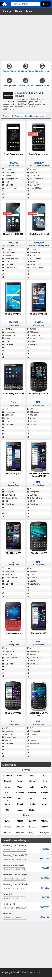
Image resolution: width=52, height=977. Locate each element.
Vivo (45, 781)
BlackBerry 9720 (38, 553)
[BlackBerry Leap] (39, 297)
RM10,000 (44, 833)
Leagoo (19, 810)
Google (44, 793)
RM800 (20, 821)
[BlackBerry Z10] (39, 616)
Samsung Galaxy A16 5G (15, 845)
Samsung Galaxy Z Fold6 (15, 884)
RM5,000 (32, 833)
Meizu (44, 804)
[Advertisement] (26, 38)
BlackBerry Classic (38, 393)
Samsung (7, 775)
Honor (20, 781)
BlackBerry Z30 (13, 553)
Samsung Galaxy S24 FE (15, 855)
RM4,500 (20, 833)
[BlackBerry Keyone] (39, 137)
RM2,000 (7, 827)
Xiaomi (32, 781)
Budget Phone (9, 71)
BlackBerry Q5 (13, 633)
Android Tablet (42, 86)
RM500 (7, 821)
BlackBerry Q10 (13, 713)
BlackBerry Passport (13, 393)
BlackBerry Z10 (39, 633)
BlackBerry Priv (13, 314)
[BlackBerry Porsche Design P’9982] (39, 456)
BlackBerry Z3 (13, 473)
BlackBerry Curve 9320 (39, 714)
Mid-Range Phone (26, 71)
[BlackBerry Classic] (39, 376)
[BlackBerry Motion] (13, 137)
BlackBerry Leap (38, 314)
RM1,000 (32, 821)
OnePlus (44, 787)
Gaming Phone (9, 86)
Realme (32, 787)
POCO (7, 793)
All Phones (17, 116)
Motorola (20, 793)
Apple (19, 775)
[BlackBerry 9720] (39, 536)
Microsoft (32, 793)
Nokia (44, 775)
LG (44, 798)
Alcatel (20, 804)
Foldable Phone (26, 86)
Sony (32, 775)
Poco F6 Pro (9, 904)
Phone (18, 11)
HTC (32, 798)
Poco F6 (7, 913)
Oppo (19, 787)
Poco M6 (7, 894)
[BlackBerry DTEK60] (13, 217)
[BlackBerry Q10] (13, 696)
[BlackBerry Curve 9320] (39, 696)
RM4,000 (7, 833)
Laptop (7, 11)
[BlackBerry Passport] (13, 376)
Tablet (29, 11)
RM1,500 (44, 821)
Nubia (32, 804)
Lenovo (19, 798)
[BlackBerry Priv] (13, 297)
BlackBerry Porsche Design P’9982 (39, 474)
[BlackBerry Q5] (13, 616)
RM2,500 (20, 827)
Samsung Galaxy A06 (13, 865)
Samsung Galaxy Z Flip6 (15, 875)
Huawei (7, 781)
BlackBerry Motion (13, 154)
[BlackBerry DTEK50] (39, 217)
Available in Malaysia (34, 116)
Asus (7, 787)
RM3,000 (32, 827)
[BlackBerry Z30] (13, 536)
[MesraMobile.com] (3, 6)
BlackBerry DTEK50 (39, 234)
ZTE (7, 810)
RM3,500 (44, 827)
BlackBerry (7, 798)
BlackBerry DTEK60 (13, 234)
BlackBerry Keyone (39, 154)
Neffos (32, 810)
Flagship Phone (42, 71)
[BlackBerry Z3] (13, 456)
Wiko (7, 804)
